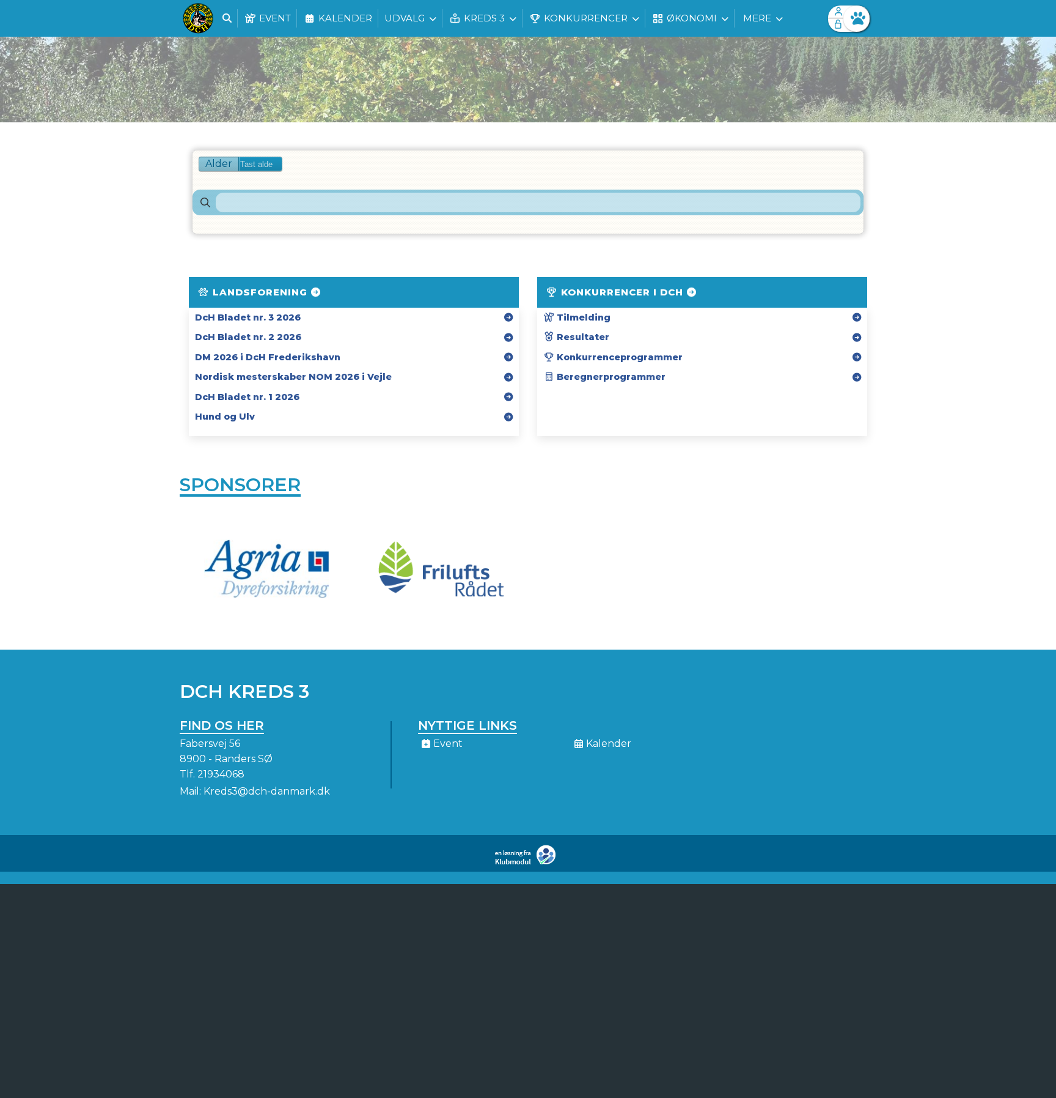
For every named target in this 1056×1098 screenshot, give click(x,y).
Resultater (581, 337)
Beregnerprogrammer (610, 376)
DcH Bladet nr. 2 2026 (248, 337)
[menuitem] (198, 18)
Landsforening (260, 292)
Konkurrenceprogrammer (618, 357)
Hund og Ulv (225, 416)
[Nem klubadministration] (528, 862)
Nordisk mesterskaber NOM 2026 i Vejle (293, 376)
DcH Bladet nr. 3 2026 (248, 317)
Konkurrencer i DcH (622, 292)
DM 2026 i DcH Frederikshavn (267, 357)
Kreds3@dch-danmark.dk (267, 791)
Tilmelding (582, 317)
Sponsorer (240, 484)
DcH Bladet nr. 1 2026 (247, 396)
